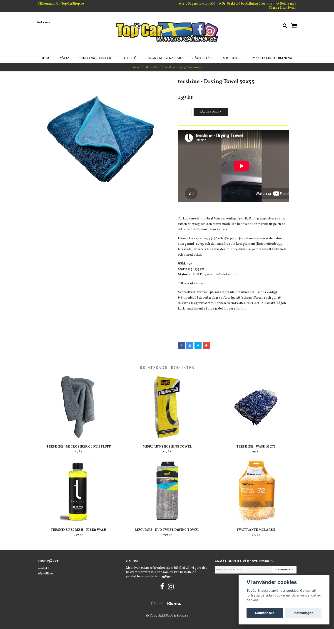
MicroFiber (153, 67)
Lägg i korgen (211, 112)
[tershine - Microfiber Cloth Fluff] (78, 407)
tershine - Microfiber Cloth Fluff (78, 447)
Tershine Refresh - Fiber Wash (79, 530)
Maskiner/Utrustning (272, 58)
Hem (45, 58)
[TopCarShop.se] (167, 32)
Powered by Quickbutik (167, 620)
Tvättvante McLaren (256, 530)
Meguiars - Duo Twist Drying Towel (167, 530)
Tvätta (64, 58)
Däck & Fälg (203, 58)
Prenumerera (284, 569)
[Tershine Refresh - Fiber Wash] (78, 490)
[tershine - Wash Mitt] (256, 407)
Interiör (131, 58)
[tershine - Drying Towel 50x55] (100, 139)
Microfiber (233, 58)
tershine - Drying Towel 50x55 (183, 67)
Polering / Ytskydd (96, 58)
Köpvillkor (45, 573)
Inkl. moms (43, 22)
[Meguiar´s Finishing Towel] (167, 407)
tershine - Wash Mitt (255, 447)
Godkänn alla (264, 613)
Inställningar (303, 613)
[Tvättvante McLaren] (256, 490)
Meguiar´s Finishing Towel (167, 447)
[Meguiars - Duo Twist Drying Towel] (167, 490)
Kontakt (43, 568)
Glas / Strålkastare (165, 58)
